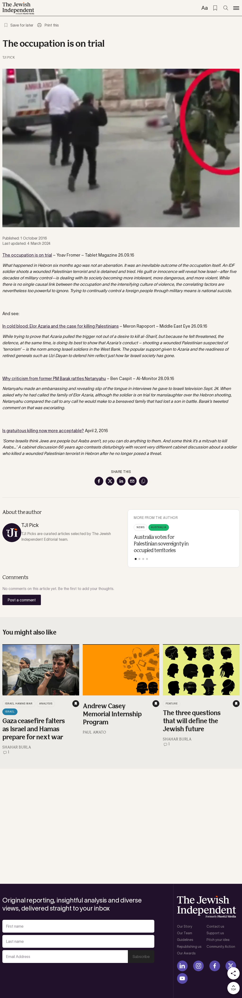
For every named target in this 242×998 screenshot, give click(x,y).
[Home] (18, 8)
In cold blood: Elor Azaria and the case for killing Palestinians (60, 326)
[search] (225, 8)
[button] (136, 559)
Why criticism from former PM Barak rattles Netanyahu (54, 378)
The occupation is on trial (27, 255)
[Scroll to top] (233, 988)
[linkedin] (182, 966)
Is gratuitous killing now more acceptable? (43, 430)
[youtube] (182, 978)
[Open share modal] (233, 973)
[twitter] (230, 966)
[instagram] (198, 966)
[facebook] (214, 966)
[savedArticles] (215, 8)
